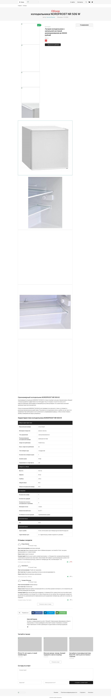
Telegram (50, 612)
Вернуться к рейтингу (53, 44)
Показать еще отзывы (45, 604)
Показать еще (55, 662)
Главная (20, 5)
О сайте (72, 2)
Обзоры (25, 5)
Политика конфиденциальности (69, 692)
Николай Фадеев (51, 17)
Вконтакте (38, 612)
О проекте (82, 692)
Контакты (80, 2)
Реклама (56, 692)
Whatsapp (62, 612)
